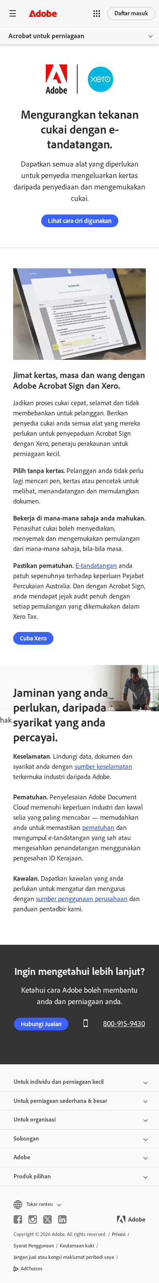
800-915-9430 (124, 1023)
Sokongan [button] (26, 1138)
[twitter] (47, 1219)
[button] (96, 13)
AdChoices (31, 1269)
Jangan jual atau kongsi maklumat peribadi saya (64, 1257)
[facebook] (18, 1219)
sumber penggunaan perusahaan (82, 899)
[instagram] (32, 1219)
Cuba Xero (33, 638)
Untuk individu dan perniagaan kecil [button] (59, 1081)
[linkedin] (62, 1219)
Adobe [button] (22, 1157)
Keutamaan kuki (77, 1246)
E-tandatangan (96, 566)
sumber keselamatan (103, 767)
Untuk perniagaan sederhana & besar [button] (60, 1101)
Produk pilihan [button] (32, 1176)
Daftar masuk (131, 13)
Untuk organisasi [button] (35, 1119)
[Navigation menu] (12, 13)
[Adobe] (42, 13)
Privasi (119, 1234)
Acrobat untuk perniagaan (46, 36)
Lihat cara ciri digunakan (80, 221)
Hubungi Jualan (41, 1024)
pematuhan (98, 828)
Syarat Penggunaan (34, 1246)
